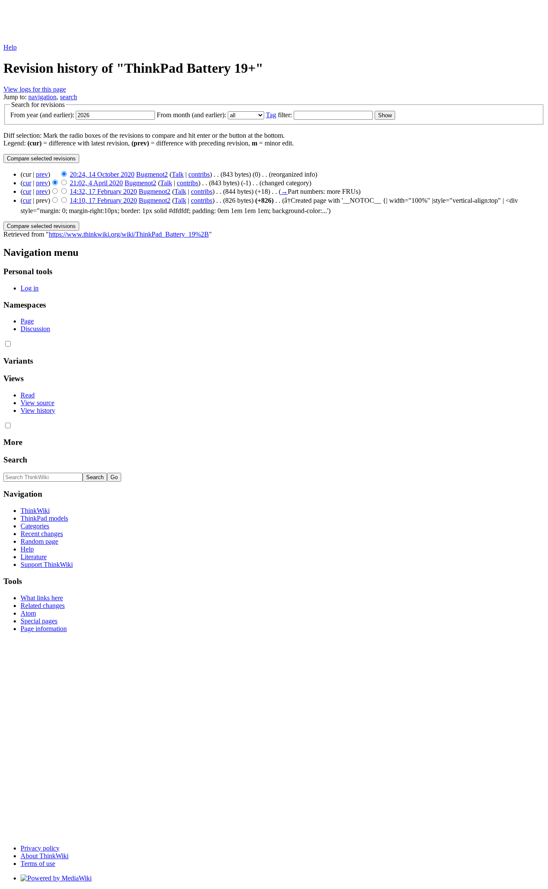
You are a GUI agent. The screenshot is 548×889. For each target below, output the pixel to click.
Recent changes (42, 533)
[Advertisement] (159, 22)
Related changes (43, 605)
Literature (34, 556)
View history (38, 410)
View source (37, 402)
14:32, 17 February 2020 (103, 191)
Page (27, 321)
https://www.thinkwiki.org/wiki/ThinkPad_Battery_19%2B (129, 234)
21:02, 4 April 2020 (96, 183)
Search (15, 459)
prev (42, 174)
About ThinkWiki (44, 855)
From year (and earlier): (42, 115)
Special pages (39, 621)
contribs (199, 174)
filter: (279, 115)
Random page (39, 541)
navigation (42, 97)
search (68, 97)
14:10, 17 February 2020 (103, 200)
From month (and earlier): (191, 115)
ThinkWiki (35, 510)
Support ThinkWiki (47, 564)
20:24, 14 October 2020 (102, 174)
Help (10, 47)
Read (28, 395)
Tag (271, 115)
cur (27, 183)
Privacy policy (40, 848)
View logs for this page (34, 89)
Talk (178, 174)
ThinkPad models (44, 518)
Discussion (35, 328)
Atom (28, 613)
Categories (35, 526)
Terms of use (38, 863)
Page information (44, 628)
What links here (42, 598)
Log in (30, 288)
